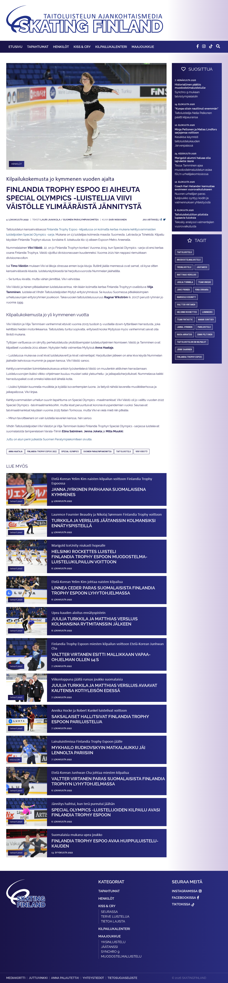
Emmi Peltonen (204, 334)
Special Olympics (70, 451)
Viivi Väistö (141, 451)
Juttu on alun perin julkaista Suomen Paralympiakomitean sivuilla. (49, 439)
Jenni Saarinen (184, 349)
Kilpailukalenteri (111, 47)
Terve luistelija (115, 916)
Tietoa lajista (113, 921)
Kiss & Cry (82, 47)
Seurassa (109, 912)
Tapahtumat (37, 47)
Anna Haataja (15, 451)
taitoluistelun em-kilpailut (191, 342)
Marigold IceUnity (186, 297)
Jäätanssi (202, 267)
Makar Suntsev (206, 319)
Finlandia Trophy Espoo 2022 (42, 451)
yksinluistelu (184, 267)
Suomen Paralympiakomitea (97, 451)
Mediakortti (15, 978)
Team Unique (204, 282)
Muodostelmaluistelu (189, 260)
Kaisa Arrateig (184, 334)
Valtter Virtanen (186, 304)
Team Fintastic (185, 319)
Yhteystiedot (93, 978)
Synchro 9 (110, 951)
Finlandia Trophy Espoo (189, 357)
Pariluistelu (204, 327)
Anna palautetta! (65, 978)
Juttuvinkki (38, 978)
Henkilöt (61, 47)
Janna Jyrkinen (184, 327)
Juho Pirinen (183, 289)
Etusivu (15, 47)
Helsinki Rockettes (187, 312)
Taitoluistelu (123, 451)
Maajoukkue (143, 47)
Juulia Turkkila (185, 282)
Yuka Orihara (201, 289)
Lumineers (207, 312)
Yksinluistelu (113, 942)
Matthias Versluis (186, 274)
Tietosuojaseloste (122, 978)
